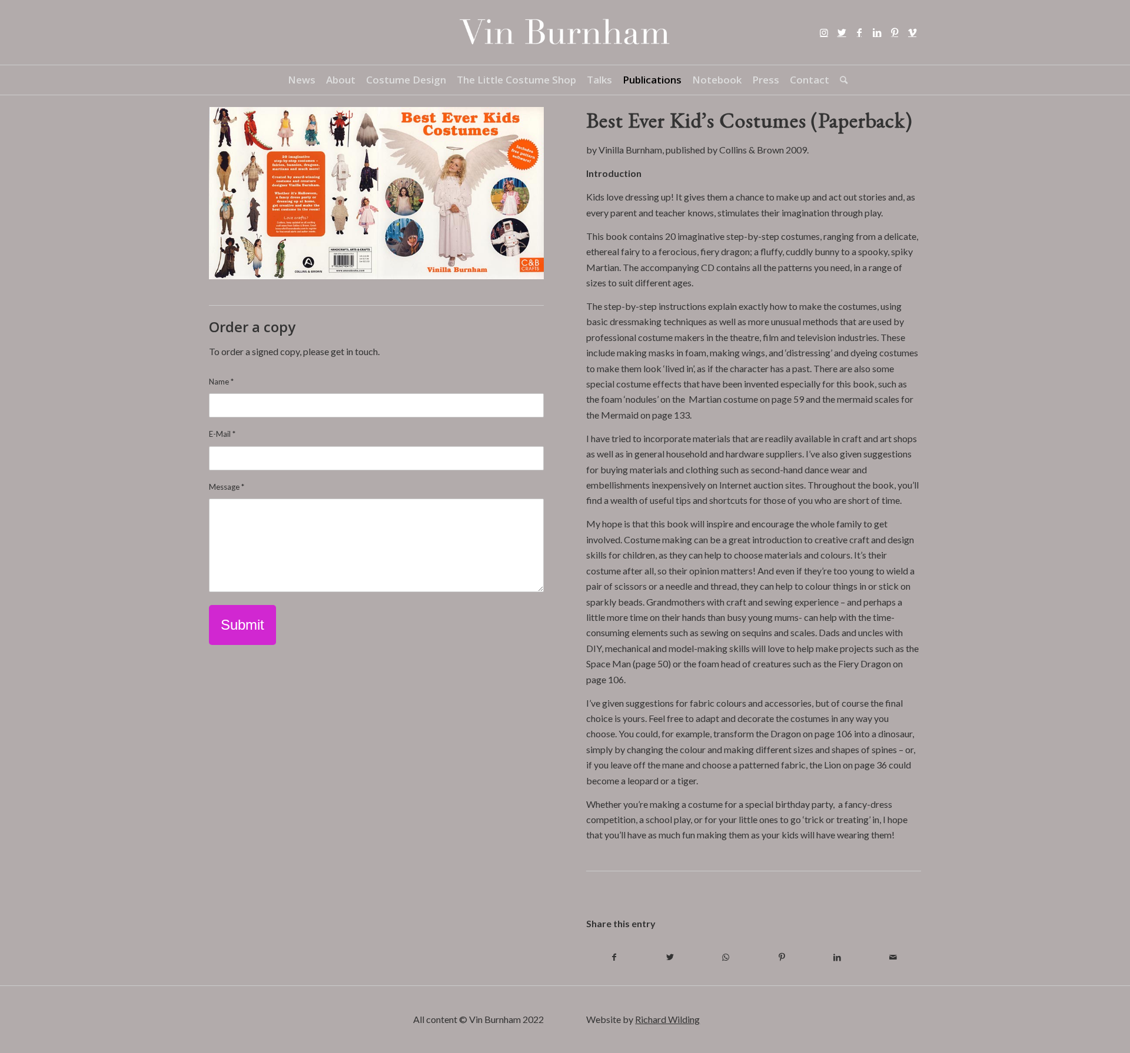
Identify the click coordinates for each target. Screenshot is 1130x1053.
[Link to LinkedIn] (877, 32)
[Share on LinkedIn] (837, 957)
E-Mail (222, 434)
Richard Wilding (667, 1019)
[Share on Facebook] (614, 957)
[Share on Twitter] (670, 957)
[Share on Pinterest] (782, 957)
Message (226, 487)
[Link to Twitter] (841, 32)
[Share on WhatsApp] (726, 957)
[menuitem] (301, 80)
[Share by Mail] (893, 957)
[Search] (841, 80)
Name (221, 381)
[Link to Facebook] (859, 32)
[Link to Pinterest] (894, 32)
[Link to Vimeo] (912, 32)
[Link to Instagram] (824, 32)
